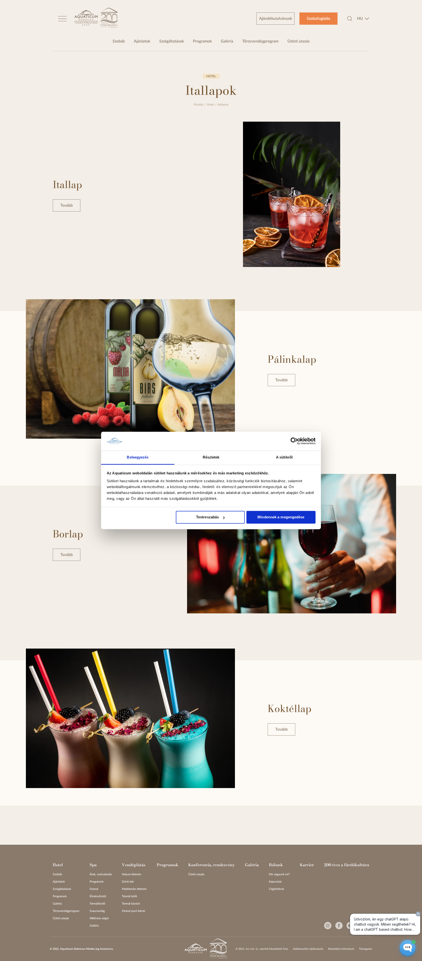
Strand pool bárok (133, 910)
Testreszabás (207, 517)
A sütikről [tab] (284, 457)
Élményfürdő (98, 896)
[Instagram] (327, 925)
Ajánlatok (142, 41)
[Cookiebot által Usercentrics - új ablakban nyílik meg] (294, 441)
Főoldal (198, 104)
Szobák (119, 41)
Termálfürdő (97, 903)
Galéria (227, 41)
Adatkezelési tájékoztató (308, 949)
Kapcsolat (275, 881)
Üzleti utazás (298, 41)
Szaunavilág (97, 910)
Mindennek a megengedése (280, 517)
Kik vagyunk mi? (279, 874)
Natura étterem (131, 874)
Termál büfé (129, 896)
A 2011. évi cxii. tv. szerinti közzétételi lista (262, 949)
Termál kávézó (131, 903)
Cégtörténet (276, 888)
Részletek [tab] (211, 457)
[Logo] (86, 18)
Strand (94, 888)
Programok (202, 41)
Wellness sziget (99, 918)
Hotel (210, 104)
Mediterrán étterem (134, 888)
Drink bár (128, 881)
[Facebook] (339, 925)
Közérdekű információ (341, 949)
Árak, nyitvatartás (101, 874)
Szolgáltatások (171, 41)
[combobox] (363, 18)
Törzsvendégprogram (260, 41)
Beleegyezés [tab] (137, 457)
